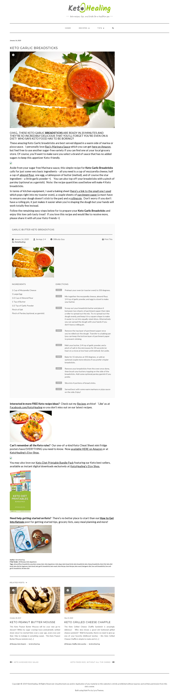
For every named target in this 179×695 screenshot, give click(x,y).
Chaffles (74, 644)
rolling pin (76, 198)
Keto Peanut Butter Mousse (32, 622)
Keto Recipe (62, 566)
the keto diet (26, 568)
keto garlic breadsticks (43, 566)
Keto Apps (59, 564)
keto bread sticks (68, 564)
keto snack (78, 566)
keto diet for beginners (21, 566)
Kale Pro (87, 690)
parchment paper (87, 194)
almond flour (27, 175)
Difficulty (56, 239)
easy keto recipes (35, 564)
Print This (108, 239)
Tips (100, 28)
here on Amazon (101, 146)
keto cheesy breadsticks (92, 564)
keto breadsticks (79, 564)
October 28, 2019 (15, 618)
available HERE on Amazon (87, 449)
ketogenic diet (86, 566)
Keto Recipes (70, 566)
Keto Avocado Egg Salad (26, 662)
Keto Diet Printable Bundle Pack (55, 462)
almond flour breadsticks (22, 564)
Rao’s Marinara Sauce (57, 146)
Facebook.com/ (18, 407)
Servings (39, 239)
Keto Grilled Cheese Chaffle (87, 622)
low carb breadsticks (98, 566)
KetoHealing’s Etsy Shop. (24, 452)
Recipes (83, 28)
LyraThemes (98, 690)
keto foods (32, 566)
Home (68, 28)
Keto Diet (103, 564)
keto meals (53, 566)
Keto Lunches (82, 644)
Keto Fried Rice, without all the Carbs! (90, 662)
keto (42, 564)
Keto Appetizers (31, 562)
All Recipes (22, 562)
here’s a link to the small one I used (91, 191)
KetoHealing (34, 407)
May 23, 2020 (68, 618)
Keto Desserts (21, 644)
